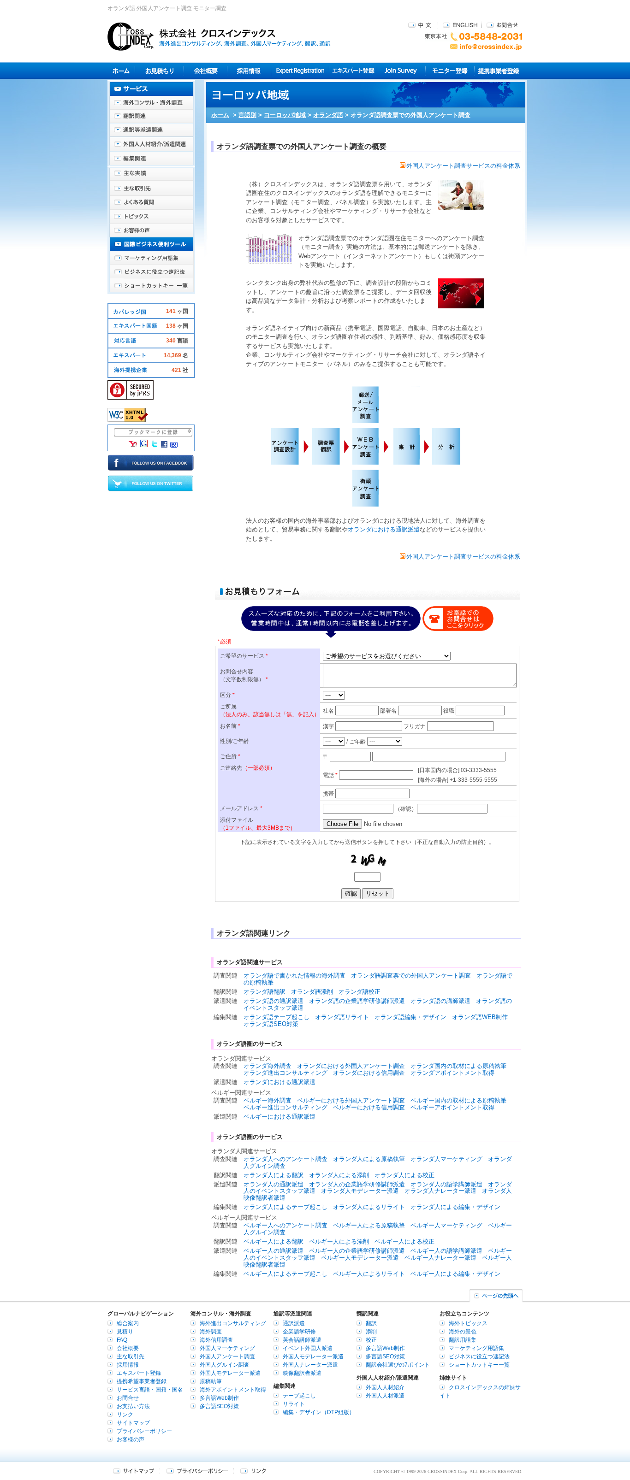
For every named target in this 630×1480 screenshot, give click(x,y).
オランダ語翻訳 (264, 991)
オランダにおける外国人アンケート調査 (351, 1065)
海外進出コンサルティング (233, 1323)
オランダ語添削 (312, 991)
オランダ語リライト (342, 1017)
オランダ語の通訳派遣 (273, 1000)
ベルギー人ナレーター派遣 (440, 1257)
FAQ (122, 1340)
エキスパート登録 (353, 70)
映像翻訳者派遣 (302, 1373)
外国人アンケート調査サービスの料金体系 (463, 165)
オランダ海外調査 (267, 1065)
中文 (421, 25)
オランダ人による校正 (404, 1175)
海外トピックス (151, 217)
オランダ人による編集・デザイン (455, 1206)
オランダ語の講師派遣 (440, 1000)
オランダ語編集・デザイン (410, 1017)
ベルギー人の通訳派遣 (273, 1250)
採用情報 (249, 70)
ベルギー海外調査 (267, 1100)
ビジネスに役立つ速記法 (151, 272)
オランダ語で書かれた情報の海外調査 (294, 975)
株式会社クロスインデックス (219, 36)
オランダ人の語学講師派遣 (446, 1184)
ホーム (220, 115)
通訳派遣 (294, 1323)
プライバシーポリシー (144, 1431)
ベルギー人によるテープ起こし (285, 1273)
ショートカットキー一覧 (151, 286)
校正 (371, 1340)
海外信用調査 (216, 1340)
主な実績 (151, 175)
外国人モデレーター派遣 (230, 1373)
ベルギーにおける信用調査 (369, 1107)
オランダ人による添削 (339, 1175)
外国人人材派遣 (385, 1395)
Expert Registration (300, 70)
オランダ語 (328, 115)
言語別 (247, 115)
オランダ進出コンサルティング (285, 1072)
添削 (371, 1331)
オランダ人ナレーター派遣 (440, 1190)
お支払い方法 (133, 1406)
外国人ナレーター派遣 (310, 1365)
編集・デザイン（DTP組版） (319, 1412)
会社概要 (205, 70)
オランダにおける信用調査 (369, 1072)
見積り (159, 70)
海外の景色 (462, 1331)
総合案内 (128, 1323)
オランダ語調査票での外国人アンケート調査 (411, 975)
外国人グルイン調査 (225, 1365)
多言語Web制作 (219, 1398)
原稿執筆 (211, 1381)
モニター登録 (450, 70)
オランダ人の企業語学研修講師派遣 (357, 1184)
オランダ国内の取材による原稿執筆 (458, 1065)
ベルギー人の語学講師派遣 (446, 1250)
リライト (294, 1404)
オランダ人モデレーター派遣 (360, 1190)
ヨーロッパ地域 (285, 115)
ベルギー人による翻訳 (273, 1241)
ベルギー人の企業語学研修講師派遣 (357, 1250)
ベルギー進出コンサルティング (285, 1107)
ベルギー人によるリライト (369, 1273)
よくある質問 (151, 203)
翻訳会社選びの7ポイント (398, 1365)
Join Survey (401, 70)
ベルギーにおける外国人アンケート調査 (351, 1100)
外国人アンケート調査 (227, 1356)
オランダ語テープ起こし (276, 1017)
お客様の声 (151, 230)
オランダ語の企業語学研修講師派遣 (357, 1000)
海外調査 (211, 1331)
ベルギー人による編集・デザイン (455, 1273)
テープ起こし (299, 1395)
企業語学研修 (299, 1331)
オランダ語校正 (359, 991)
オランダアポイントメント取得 (452, 1072)
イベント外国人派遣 (308, 1348)
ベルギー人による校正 (404, 1241)
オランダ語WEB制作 (480, 1017)
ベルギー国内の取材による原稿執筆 (458, 1100)
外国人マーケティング (227, 1348)
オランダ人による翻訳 (273, 1175)
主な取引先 (151, 189)
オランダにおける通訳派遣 (384, 529)
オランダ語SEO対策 (271, 1023)
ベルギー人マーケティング (446, 1225)
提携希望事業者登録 (141, 1381)
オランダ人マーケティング (446, 1159)
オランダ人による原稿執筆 (369, 1159)
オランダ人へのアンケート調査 (285, 1159)
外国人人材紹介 (385, 1387)
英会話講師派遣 (302, 1340)
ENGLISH (460, 25)
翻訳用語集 (462, 1340)
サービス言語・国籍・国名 (150, 1389)
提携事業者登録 (498, 70)
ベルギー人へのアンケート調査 (285, 1225)
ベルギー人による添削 (339, 1241)
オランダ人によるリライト (369, 1206)
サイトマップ (133, 1423)
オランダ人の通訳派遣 (273, 1184)
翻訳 (371, 1323)
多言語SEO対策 (219, 1406)
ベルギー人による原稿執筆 (369, 1225)
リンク (125, 1414)
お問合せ (502, 25)
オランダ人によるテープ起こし (285, 1206)
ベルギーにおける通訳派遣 (279, 1116)
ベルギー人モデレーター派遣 (360, 1257)
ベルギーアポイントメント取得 (452, 1107)
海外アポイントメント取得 (233, 1389)
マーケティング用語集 (151, 258)
